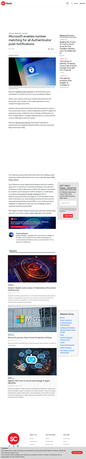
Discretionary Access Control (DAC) (67, 351)
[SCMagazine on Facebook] (9, 446)
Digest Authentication (67, 345)
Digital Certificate (65, 348)
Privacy (11, 285)
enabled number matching (24, 92)
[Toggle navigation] (67, 3)
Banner (62, 317)
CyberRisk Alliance (34, 441)
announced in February (23, 123)
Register (82, 3)
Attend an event (49, 444)
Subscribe (68, 216)
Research (65, 441)
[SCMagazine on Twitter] (14, 446)
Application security (20, 33)
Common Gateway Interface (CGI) (66, 339)
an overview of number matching (28, 194)
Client (62, 335)
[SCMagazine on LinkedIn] (18, 446)
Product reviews (66, 438)
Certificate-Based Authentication (66, 324)
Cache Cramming (66, 320)
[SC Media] (6, 3)
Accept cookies (77, 452)
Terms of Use (72, 209)
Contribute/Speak (49, 441)
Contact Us (32, 444)
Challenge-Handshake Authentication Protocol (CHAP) (68, 330)
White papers (66, 444)
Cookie (62, 342)
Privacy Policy (62, 211)
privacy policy (5, 457)
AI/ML (10, 377)
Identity (11, 33)
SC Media (32, 438)
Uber (36, 213)
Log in (76, 3)
